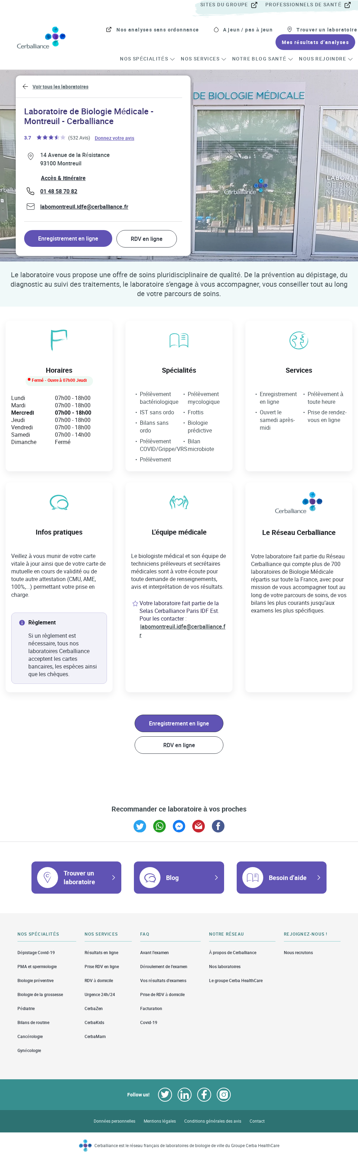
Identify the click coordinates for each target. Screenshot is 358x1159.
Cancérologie (30, 1036)
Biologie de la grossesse (40, 994)
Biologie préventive (35, 980)
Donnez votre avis (115, 137)
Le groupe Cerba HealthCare (236, 980)
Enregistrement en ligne (68, 238)
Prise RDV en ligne (102, 966)
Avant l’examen (154, 952)
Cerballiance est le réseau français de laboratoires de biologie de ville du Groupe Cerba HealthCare (186, 1145)
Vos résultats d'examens (163, 980)
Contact (257, 1121)
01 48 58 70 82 (58, 191)
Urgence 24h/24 (100, 994)
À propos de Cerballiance (232, 952)
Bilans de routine (33, 1022)
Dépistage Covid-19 (36, 952)
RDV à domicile (99, 980)
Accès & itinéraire (63, 178)
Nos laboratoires (225, 966)
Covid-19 (148, 1022)
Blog (172, 877)
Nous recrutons (298, 952)
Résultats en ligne (101, 952)
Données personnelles (114, 1121)
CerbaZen (94, 1008)
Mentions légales (160, 1121)
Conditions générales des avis (212, 1121)
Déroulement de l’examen (163, 966)
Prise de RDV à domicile (162, 994)
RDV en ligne (147, 239)
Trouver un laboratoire (79, 877)
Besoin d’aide (288, 877)
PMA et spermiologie (37, 966)
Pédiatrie (26, 1008)
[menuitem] (232, 5)
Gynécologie (29, 1050)
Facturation (151, 1008)
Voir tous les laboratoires (60, 86)
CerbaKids (94, 1022)
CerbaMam (95, 1036)
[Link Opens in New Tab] (140, 826)
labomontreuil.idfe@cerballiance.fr (84, 206)
